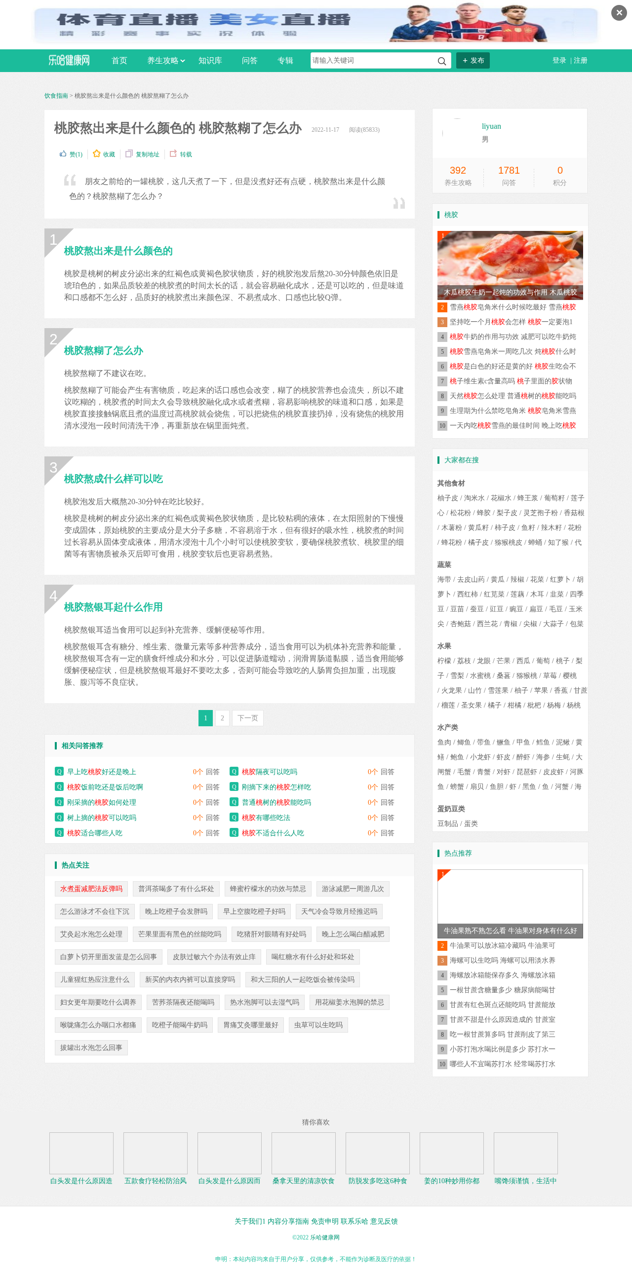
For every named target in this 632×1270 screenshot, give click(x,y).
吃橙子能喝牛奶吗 (179, 1025)
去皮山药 (471, 579)
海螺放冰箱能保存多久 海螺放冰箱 (502, 975)
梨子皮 (507, 513)
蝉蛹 (535, 542)
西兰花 (487, 624)
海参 (543, 757)
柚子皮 (447, 498)
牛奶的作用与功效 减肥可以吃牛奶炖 (513, 336)
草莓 (550, 675)
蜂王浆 (527, 498)
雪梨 (457, 675)
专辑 (285, 60)
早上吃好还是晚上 (101, 772)
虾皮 (504, 757)
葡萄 (543, 661)
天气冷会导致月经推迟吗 (339, 911)
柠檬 (444, 661)
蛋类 (471, 823)
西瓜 (523, 661)
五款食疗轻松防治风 (155, 1181)
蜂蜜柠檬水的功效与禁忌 (268, 889)
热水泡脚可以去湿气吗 (264, 1002)
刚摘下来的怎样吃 (276, 787)
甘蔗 (581, 690)
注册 (581, 60)
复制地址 (147, 154)
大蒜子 (553, 624)
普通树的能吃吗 (276, 802)
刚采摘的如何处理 (101, 802)
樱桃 (570, 675)
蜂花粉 (451, 542)
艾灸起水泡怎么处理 (91, 934)
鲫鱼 (464, 742)
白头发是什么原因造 (81, 1181)
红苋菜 (494, 594)
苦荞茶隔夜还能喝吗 (183, 1002)
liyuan (491, 126)
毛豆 (556, 609)
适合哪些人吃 (94, 833)
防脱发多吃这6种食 (378, 1181)
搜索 (442, 61)
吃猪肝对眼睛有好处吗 (271, 934)
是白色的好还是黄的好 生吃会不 (513, 366)
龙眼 (484, 661)
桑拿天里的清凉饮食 (304, 1181)
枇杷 (534, 705)
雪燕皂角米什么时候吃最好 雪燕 (513, 307)
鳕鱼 (543, 742)
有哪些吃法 (266, 818)
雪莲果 (498, 690)
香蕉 (561, 690)
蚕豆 (477, 609)
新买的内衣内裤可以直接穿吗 (190, 979)
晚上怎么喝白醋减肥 (353, 934)
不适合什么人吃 (273, 833)
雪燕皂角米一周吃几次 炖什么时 (513, 351)
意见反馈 (384, 1221)
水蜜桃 (480, 675)
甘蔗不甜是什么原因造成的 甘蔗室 (502, 1019)
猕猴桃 (526, 675)
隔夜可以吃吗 (269, 772)
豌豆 (516, 609)
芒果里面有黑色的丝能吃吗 (179, 934)
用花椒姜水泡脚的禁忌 (349, 1002)
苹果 (541, 690)
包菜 (577, 624)
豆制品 (447, 823)
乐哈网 (69, 60)
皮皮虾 (553, 772)
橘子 (495, 705)
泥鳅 (563, 742)
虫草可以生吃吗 (318, 1025)
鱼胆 (497, 786)
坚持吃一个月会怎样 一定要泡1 (511, 322)
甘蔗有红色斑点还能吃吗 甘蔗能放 (502, 1005)
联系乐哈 (354, 1221)
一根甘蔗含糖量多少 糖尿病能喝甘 (502, 990)
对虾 (504, 772)
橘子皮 (478, 542)
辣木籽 (551, 527)
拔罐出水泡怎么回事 (91, 1047)
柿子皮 (505, 527)
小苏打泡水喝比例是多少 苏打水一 (502, 1049)
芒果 (504, 661)
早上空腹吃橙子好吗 (254, 911)
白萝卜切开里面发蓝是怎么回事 (108, 957)
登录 (560, 60)
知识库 (210, 60)
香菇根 (574, 513)
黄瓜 (498, 579)
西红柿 (467, 594)
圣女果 (471, 705)
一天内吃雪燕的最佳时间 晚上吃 (513, 425)
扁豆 (536, 609)
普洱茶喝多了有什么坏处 (176, 889)
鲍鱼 (457, 757)
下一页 (247, 718)
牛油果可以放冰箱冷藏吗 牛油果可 (502, 945)
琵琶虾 (526, 772)
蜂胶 (484, 513)
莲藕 (517, 594)
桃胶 (451, 215)
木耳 (537, 594)
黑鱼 (529, 786)
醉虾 (523, 757)
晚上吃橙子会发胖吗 (176, 911)
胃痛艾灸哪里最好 (250, 1025)
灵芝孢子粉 (540, 513)
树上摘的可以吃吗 (101, 818)
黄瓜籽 (478, 527)
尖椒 (530, 624)
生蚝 (563, 757)
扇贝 (477, 786)
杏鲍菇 (460, 624)
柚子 (521, 690)
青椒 (510, 624)
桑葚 (504, 675)
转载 (186, 154)
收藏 (109, 154)
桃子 (563, 661)
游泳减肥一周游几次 (353, 889)
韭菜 (557, 594)
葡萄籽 (554, 498)
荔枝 (464, 661)
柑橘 (514, 705)
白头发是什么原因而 (229, 1181)
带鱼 (484, 742)
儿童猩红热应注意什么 (94, 979)
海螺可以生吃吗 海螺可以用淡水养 (502, 960)
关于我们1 (250, 1221)
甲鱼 (523, 742)
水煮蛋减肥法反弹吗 (91, 889)
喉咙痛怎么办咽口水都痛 (98, 1025)
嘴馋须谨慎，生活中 (526, 1181)
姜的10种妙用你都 (451, 1181)
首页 (119, 60)
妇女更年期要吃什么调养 (98, 1002)
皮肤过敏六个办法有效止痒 (214, 957)
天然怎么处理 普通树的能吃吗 (513, 396)
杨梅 (554, 705)
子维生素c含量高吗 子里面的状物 (511, 381)
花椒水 (501, 498)
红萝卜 (560, 579)
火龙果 (451, 690)
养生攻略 (163, 60)
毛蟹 (464, 772)
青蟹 (484, 772)
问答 (250, 60)
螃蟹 (457, 786)
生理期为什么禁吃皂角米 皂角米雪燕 (513, 410)
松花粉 (460, 513)
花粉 (575, 527)
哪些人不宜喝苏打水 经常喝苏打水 (502, 1064)
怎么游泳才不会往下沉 (94, 911)
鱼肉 (444, 742)
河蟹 (562, 786)
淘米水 (474, 498)
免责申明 (325, 1221)
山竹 (475, 690)
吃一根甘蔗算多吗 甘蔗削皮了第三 (502, 1034)
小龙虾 (480, 757)
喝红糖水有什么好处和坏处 (313, 957)
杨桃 (574, 705)
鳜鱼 (504, 742)
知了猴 (558, 542)
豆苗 (457, 609)
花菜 (537, 579)
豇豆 (497, 609)
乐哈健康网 (325, 1237)
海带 (444, 579)
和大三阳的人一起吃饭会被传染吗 (303, 979)
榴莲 (448, 705)
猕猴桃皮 (508, 542)
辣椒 (517, 579)
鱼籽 (528, 527)
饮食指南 (56, 95)
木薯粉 (451, 527)
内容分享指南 (288, 1221)
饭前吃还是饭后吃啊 (105, 787)
